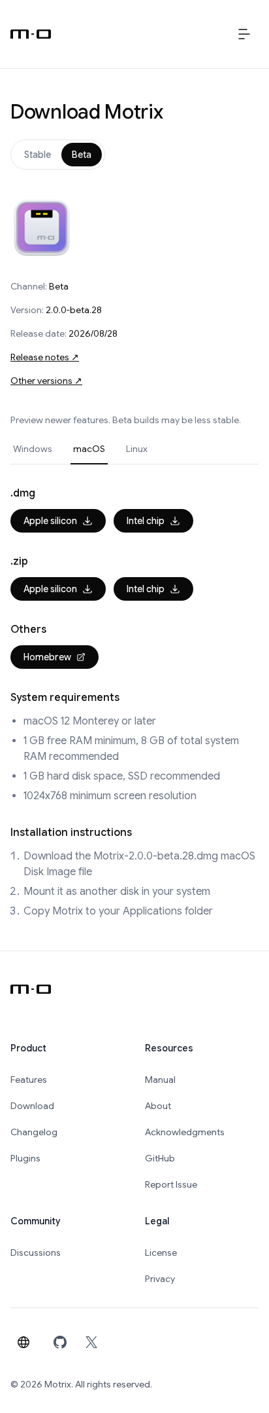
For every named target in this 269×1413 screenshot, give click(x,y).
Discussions (35, 1252)
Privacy (160, 1279)
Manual (160, 1079)
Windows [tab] (32, 449)
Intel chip (146, 521)
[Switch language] (23, 1342)
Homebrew (47, 657)
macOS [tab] (89, 449)
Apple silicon (50, 521)
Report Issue (171, 1184)
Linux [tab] (137, 449)
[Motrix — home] (30, 34)
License (161, 1252)
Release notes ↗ (44, 357)
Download (32, 1106)
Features (28, 1079)
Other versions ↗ (46, 380)
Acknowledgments (185, 1132)
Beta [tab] (81, 154)
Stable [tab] (37, 154)
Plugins (25, 1158)
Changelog (33, 1132)
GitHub (160, 1158)
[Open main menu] (244, 34)
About (158, 1106)
